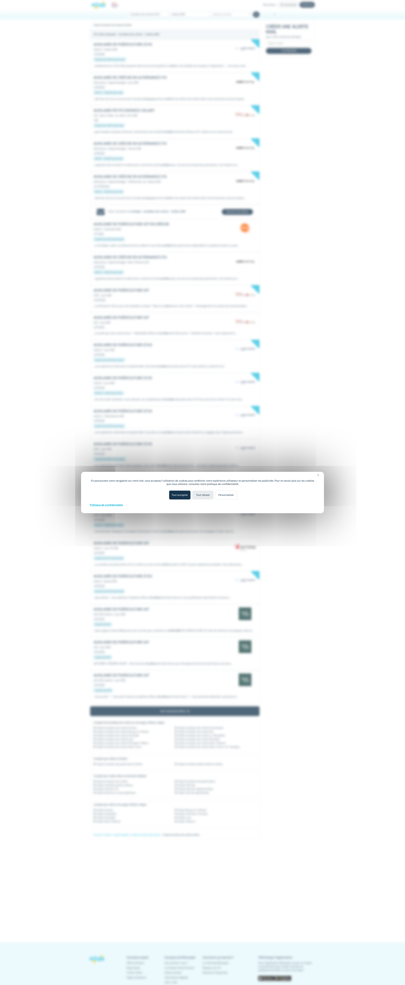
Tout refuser (203, 495)
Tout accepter (180, 495)
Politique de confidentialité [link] (106, 505)
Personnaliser (226, 495)
